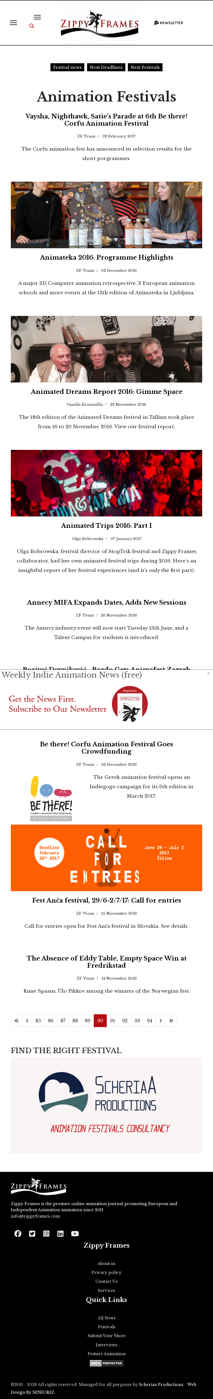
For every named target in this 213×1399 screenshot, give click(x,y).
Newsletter (171, 23)
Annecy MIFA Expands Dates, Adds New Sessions (106, 602)
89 (87, 1020)
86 (51, 1020)
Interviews (106, 1344)
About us (106, 1263)
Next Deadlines (106, 67)
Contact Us (106, 1281)
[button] (31, 26)
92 (125, 1020)
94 (149, 1020)
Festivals (106, 1326)
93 (137, 1020)
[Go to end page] (171, 1020)
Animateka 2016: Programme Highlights (106, 257)
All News (107, 1318)
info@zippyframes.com (35, 1216)
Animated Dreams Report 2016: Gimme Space (106, 392)
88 (75, 1020)
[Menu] (13, 23)
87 (62, 1020)
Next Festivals (145, 67)
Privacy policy (106, 1272)
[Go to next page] (161, 1020)
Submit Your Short (107, 1335)
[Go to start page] (16, 1020)
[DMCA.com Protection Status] (106, 1363)
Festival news (67, 67)
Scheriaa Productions (161, 1384)
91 (112, 1020)
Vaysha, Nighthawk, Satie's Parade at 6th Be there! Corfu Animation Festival (106, 120)
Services (106, 1290)
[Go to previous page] (27, 1020)
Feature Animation (107, 1353)
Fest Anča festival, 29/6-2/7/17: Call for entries (106, 900)
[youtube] (74, 1232)
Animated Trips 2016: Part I (106, 525)
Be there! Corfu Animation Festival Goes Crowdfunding (106, 748)
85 (38, 1020)
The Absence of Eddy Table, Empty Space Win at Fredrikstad (107, 962)
